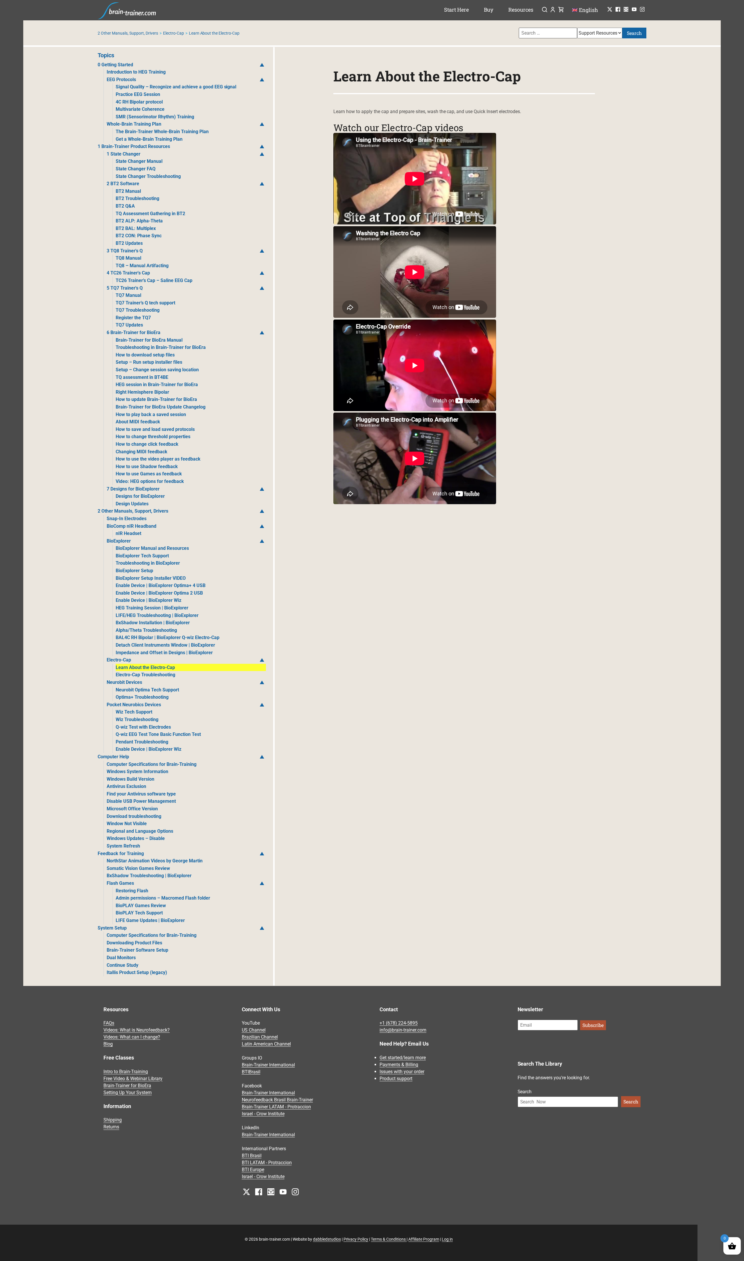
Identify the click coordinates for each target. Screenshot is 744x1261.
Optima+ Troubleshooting (142, 697)
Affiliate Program (423, 1239)
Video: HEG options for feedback (150, 481)
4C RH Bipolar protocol (139, 102)
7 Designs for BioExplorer (133, 489)
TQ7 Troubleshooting (138, 310)
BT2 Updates (129, 243)
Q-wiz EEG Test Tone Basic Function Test (158, 734)
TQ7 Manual (128, 295)
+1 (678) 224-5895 (399, 1023)
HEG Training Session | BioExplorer (152, 608)
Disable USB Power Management (141, 801)
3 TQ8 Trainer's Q (125, 251)
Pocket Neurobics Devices (134, 704)
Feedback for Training (121, 853)
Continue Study (122, 965)
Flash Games (120, 883)
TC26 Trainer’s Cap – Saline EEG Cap (154, 280)
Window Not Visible (127, 823)
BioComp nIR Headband (131, 526)
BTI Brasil (252, 1155)
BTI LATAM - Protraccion (267, 1162)
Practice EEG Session (138, 94)
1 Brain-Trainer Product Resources (134, 146)
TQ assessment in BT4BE (142, 377)
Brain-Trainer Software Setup (137, 950)
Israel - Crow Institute (263, 1113)
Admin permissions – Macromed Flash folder (163, 898)
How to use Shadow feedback (147, 466)
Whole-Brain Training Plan (134, 124)
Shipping (112, 1120)
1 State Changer (123, 154)
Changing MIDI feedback (141, 451)
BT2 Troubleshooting (137, 198)
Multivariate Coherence (140, 109)
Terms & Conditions (389, 1239)
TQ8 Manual (128, 258)
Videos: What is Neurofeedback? (136, 1030)
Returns (111, 1127)
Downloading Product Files (134, 943)
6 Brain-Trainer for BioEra (133, 332)
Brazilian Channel (260, 1037)
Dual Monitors (121, 957)
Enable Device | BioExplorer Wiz (148, 600)
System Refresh (123, 846)
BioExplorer (119, 541)
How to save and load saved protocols (155, 429)
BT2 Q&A (125, 206)
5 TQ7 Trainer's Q (125, 288)
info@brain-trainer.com (403, 1030)
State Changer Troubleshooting (148, 176)
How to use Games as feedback (149, 474)
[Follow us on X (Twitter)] (610, 9)
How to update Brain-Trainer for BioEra (156, 399)
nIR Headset (128, 533)
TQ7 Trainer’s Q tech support (145, 303)
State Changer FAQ (135, 169)
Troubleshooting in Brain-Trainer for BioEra (161, 347)
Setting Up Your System (127, 1092)
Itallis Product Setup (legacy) (137, 972)
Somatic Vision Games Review (138, 868)
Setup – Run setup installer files (149, 362)
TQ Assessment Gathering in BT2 (150, 213)
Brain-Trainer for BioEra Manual (149, 340)
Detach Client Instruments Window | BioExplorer (165, 645)
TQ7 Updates (129, 325)
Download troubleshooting (134, 816)
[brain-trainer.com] (127, 10)
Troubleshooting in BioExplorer (148, 563)
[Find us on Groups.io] (626, 9)
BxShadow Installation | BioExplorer (153, 622)
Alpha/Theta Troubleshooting (146, 630)
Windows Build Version (130, 779)
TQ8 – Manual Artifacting (142, 265)
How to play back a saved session (151, 414)
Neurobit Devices (124, 682)
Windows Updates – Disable (136, 838)
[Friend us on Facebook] (618, 9)
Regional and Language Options (140, 831)
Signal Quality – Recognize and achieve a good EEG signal (176, 87)
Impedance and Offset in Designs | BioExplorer (164, 652)
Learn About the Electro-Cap (145, 667)
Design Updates (132, 503)
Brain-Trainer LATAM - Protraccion (276, 1107)
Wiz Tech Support (134, 712)
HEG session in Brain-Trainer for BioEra (157, 384)
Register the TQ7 (133, 317)
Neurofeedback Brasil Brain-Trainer (277, 1100)
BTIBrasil (251, 1072)
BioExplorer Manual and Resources (152, 548)
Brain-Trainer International (268, 1065)
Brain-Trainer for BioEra (127, 1085)
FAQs (108, 1023)
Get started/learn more (403, 1057)
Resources (520, 9)
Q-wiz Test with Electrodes (143, 727)
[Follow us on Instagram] (642, 9)
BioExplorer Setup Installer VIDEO (151, 578)
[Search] (544, 10)
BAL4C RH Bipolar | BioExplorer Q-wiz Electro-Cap (167, 637)
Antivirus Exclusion (126, 786)
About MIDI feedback (138, 422)
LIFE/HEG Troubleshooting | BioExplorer (157, 615)
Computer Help (113, 756)
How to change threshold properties (153, 436)
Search (634, 33)
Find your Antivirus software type (141, 794)
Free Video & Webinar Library (132, 1078)
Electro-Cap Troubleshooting (145, 674)
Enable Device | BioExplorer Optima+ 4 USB (160, 585)
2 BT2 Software (123, 183)
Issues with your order (402, 1071)
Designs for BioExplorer (140, 496)
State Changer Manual (139, 161)
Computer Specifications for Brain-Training (151, 764)
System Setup (112, 928)
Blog (108, 1044)
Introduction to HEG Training (136, 72)
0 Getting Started (115, 64)
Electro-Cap (173, 33)
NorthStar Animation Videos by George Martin (155, 861)
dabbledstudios (327, 1239)
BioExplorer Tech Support (142, 556)
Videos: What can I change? (131, 1037)
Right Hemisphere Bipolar (142, 392)
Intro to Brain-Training (125, 1071)
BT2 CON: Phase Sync (139, 235)
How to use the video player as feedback (158, 459)
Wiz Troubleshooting (137, 719)
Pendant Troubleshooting (142, 742)
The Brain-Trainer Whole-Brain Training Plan (162, 131)
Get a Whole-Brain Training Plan (149, 139)
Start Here (456, 9)
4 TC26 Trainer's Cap (128, 273)
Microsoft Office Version (132, 808)
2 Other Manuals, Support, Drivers (128, 33)
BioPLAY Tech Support (139, 913)
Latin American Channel (266, 1044)
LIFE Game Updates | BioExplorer (150, 920)
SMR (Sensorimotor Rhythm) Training (155, 116)
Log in (447, 1239)
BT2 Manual (128, 191)
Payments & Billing (399, 1064)
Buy (488, 9)
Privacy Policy (356, 1239)
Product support (396, 1078)
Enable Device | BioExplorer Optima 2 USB (159, 593)
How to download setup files (145, 355)
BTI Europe (253, 1169)
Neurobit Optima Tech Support (147, 690)
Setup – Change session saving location (157, 369)
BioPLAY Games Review (141, 905)
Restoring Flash (132, 890)
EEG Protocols (121, 79)
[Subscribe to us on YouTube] (634, 9)
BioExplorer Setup (134, 570)
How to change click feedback (147, 444)
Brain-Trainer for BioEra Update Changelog (160, 407)
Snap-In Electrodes (126, 518)
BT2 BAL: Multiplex (136, 228)
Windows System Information (137, 771)
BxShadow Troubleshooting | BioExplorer (149, 875)
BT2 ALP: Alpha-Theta (139, 221)
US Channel (254, 1030)
